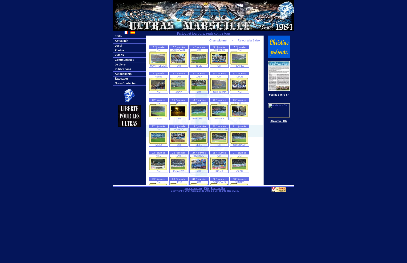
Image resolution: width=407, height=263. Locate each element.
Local (118, 45)
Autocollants (123, 74)
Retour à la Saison (249, 40)
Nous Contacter (125, 83)
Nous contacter (193, 188)
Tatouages (122, 78)
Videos (119, 55)
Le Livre (120, 64)
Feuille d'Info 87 (279, 94)
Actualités (121, 41)
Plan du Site (218, 188)
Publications (123, 69)
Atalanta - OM (278, 121)
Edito (118, 36)
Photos (119, 50)
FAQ (206, 188)
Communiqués (124, 59)
